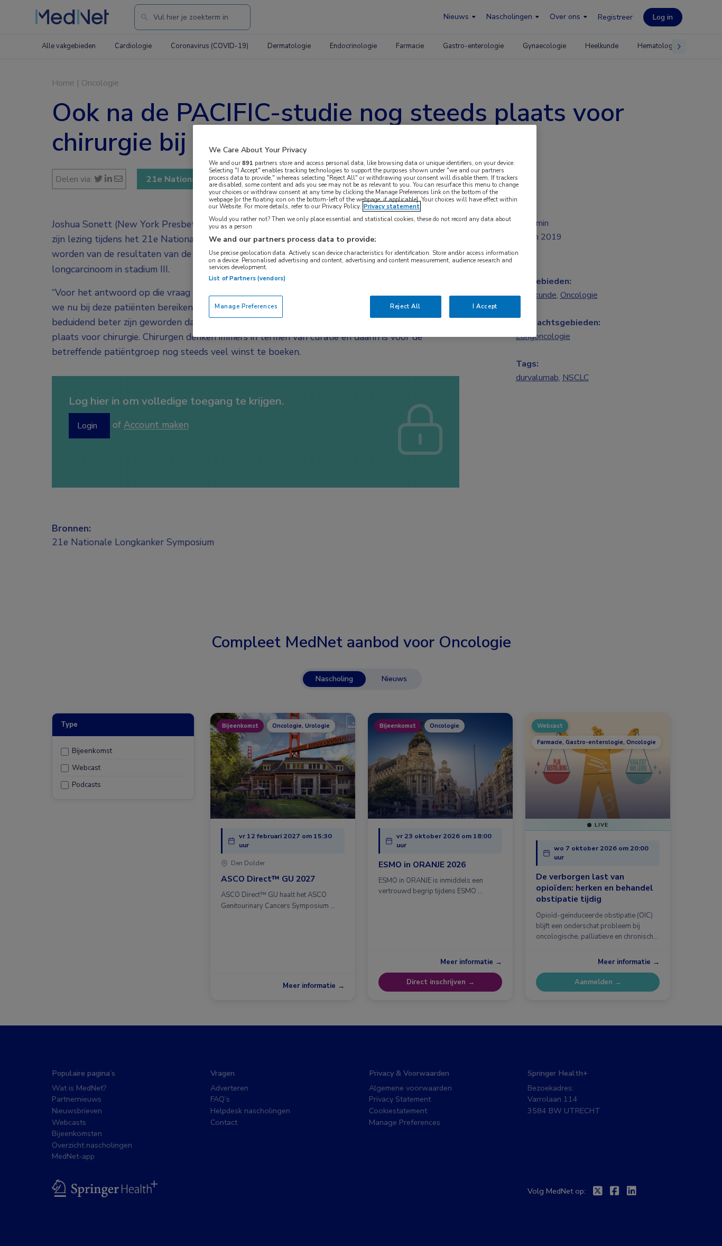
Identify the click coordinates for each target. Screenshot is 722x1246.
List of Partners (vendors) (247, 278)
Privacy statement (392, 206)
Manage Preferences (246, 306)
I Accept (485, 306)
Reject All (405, 306)
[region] (364, 231)
